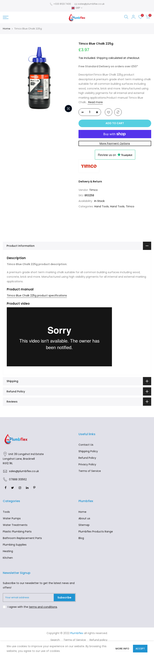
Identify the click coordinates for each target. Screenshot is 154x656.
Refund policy (98, 640)
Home (6, 28)
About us (84, 518)
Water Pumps (12, 518)
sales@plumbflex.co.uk (91, 3)
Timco (93, 190)
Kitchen (8, 558)
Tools (6, 512)
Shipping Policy (88, 451)
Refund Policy (87, 458)
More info (122, 648)
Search (55, 640)
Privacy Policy (87, 464)
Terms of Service (90, 471)
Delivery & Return (90, 181)
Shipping (102, 58)
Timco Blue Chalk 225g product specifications (37, 295)
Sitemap (84, 525)
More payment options (115, 143)
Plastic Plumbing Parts (17, 531)
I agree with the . (33, 607)
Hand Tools (101, 206)
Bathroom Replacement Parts (22, 538)
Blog (81, 538)
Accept (140, 648)
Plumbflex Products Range (96, 531)
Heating (8, 551)
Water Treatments (15, 525)
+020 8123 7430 (62, 3)
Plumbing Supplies (14, 545)
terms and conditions (43, 607)
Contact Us (86, 445)
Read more (95, 102)
